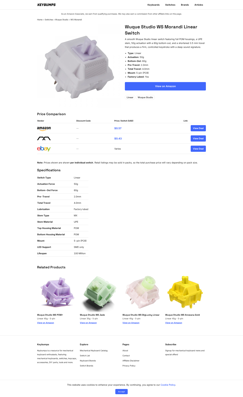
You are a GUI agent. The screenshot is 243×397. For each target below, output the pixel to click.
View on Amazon (165, 86)
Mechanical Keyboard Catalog (94, 350)
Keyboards (154, 4)
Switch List (85, 355)
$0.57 (117, 128)
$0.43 (118, 138)
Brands (185, 4)
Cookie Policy (168, 384)
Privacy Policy (128, 365)
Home (39, 19)
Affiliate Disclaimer (130, 360)
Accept (121, 391)
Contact (126, 355)
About (125, 350)
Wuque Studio (61, 19)
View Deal (198, 128)
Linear (130, 97)
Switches (170, 4)
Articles (198, 4)
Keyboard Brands (88, 360)
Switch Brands (86, 365)
